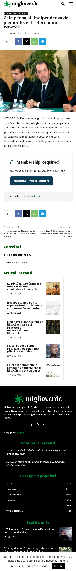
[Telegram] (42, 41)
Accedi (37, 196)
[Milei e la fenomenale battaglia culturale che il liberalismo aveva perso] (53, 370)
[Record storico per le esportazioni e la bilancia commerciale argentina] (53, 308)
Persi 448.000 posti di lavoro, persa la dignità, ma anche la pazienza (56, 234)
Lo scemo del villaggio (15, 13)
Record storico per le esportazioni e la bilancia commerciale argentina (24, 305)
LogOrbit (20, 432)
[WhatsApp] (34, 41)
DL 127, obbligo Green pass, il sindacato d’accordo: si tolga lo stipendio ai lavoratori (28, 551)
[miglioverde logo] (21, 4)
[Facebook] (18, 41)
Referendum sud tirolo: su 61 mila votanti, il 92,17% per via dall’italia (19, 234)
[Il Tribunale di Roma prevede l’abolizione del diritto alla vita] (65, 534)
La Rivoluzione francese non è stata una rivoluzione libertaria (24, 286)
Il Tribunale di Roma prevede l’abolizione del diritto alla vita (29, 531)
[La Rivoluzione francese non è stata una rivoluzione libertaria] (53, 288)
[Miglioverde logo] (38, 399)
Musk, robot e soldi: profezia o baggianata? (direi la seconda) (23, 348)
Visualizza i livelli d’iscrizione (31, 181)
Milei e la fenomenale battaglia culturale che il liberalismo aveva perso (24, 367)
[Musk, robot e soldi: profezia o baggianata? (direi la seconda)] (53, 351)
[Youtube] (44, 424)
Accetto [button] (58, 566)
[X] (26, 41)
